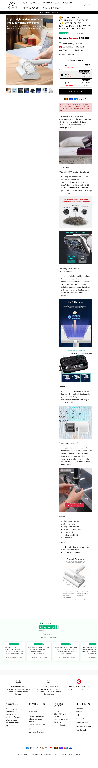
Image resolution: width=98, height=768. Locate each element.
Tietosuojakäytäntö (83, 726)
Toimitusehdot (81, 719)
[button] (90, 5)
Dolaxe (26, 754)
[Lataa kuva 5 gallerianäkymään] (32, 90)
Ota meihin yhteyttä (80, 710)
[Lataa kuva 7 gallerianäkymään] (44, 90)
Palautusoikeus (82, 722)
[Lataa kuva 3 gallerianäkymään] (20, 90)
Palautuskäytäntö (36, 754)
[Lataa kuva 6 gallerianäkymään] (38, 90)
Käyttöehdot (81, 730)
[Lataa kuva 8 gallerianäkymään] (51, 90)
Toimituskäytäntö (74, 754)
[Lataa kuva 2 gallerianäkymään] (14, 90)
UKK (78, 715)
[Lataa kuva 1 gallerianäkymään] (8, 90)
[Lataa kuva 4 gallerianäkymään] (26, 90)
